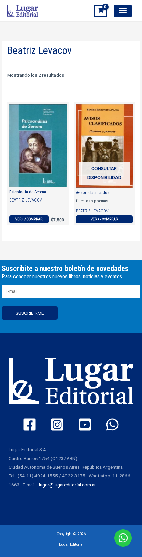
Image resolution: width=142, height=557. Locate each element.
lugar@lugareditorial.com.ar (67, 485)
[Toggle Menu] (123, 10)
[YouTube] (85, 424)
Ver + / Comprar (28, 219)
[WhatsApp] (112, 424)
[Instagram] (57, 424)
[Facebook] (30, 424)
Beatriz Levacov (25, 200)
